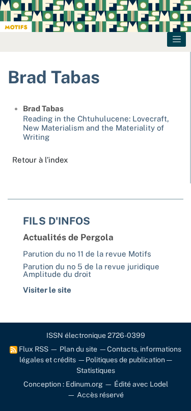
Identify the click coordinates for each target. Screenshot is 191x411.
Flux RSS (32, 349)
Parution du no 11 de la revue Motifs (87, 253)
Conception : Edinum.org (63, 384)
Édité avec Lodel (141, 384)
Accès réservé (100, 395)
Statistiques (95, 370)
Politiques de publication (125, 360)
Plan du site (78, 349)
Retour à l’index (40, 159)
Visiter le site (47, 290)
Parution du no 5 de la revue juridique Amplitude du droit (91, 270)
